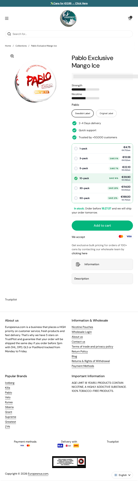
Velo (7, 397)
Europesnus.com (38, 473)
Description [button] (81, 278)
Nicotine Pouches (82, 327)
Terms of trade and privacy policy (92, 346)
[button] (129, 18)
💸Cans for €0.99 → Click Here (69, 3)
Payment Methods (83, 366)
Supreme (10, 417)
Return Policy (80, 351)
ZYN (7, 426)
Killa (7, 387)
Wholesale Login (82, 332)
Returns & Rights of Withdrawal (91, 361)
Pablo (8, 392)
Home (8, 45)
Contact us (78, 341)
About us (77, 337)
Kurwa (9, 402)
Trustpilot (11, 299)
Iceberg (9, 383)
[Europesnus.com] (68, 18)
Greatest (10, 422)
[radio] (102, 149)
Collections (21, 45)
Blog (74, 356)
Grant (8, 412)
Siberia (9, 407)
